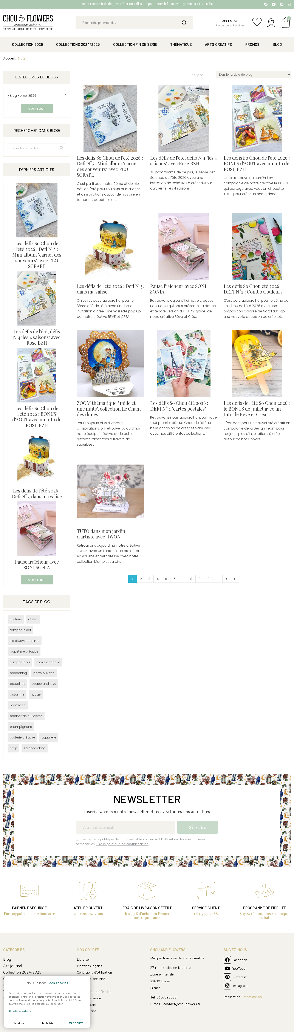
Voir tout (36, 109)
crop (13, 748)
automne (17, 694)
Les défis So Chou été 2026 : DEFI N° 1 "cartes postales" (179, 406)
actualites (17, 684)
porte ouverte (43, 673)
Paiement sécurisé (91, 979)
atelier (33, 619)
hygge (36, 694)
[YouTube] (274, 4)
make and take (48, 662)
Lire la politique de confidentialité (122, 844)
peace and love (44, 684)
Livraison (84, 959)
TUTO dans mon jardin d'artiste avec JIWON (101, 534)
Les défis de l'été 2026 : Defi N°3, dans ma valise (37, 493)
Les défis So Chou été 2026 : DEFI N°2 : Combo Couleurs (253, 289)
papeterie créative (24, 651)
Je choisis (47, 1023)
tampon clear (20, 630)
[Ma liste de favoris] (257, 24)
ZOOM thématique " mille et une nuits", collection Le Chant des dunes (109, 408)
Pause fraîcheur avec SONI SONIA (37, 564)
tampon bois (20, 662)
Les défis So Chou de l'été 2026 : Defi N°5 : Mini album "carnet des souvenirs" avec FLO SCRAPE (36, 254)
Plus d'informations (20, 1011)
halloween (18, 705)
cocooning (18, 673)
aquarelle (49, 737)
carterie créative (22, 737)
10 (208, 579)
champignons (21, 727)
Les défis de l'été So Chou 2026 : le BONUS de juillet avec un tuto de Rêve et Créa (257, 408)
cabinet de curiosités (26, 716)
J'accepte (76, 1023)
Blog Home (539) (23, 95)
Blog (7, 959)
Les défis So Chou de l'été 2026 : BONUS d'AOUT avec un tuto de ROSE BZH (36, 416)
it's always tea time (24, 641)
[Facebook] (266, 4)
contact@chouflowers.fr (181, 1004)
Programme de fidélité (94, 992)
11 (216, 579)
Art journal (12, 965)
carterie (16, 619)
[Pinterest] (282, 4)
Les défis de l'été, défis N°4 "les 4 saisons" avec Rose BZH (36, 337)
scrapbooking (34, 748)
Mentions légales (89, 966)
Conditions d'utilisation (94, 972)
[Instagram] (289, 4)
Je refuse (18, 1023)
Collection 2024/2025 (22, 972)
